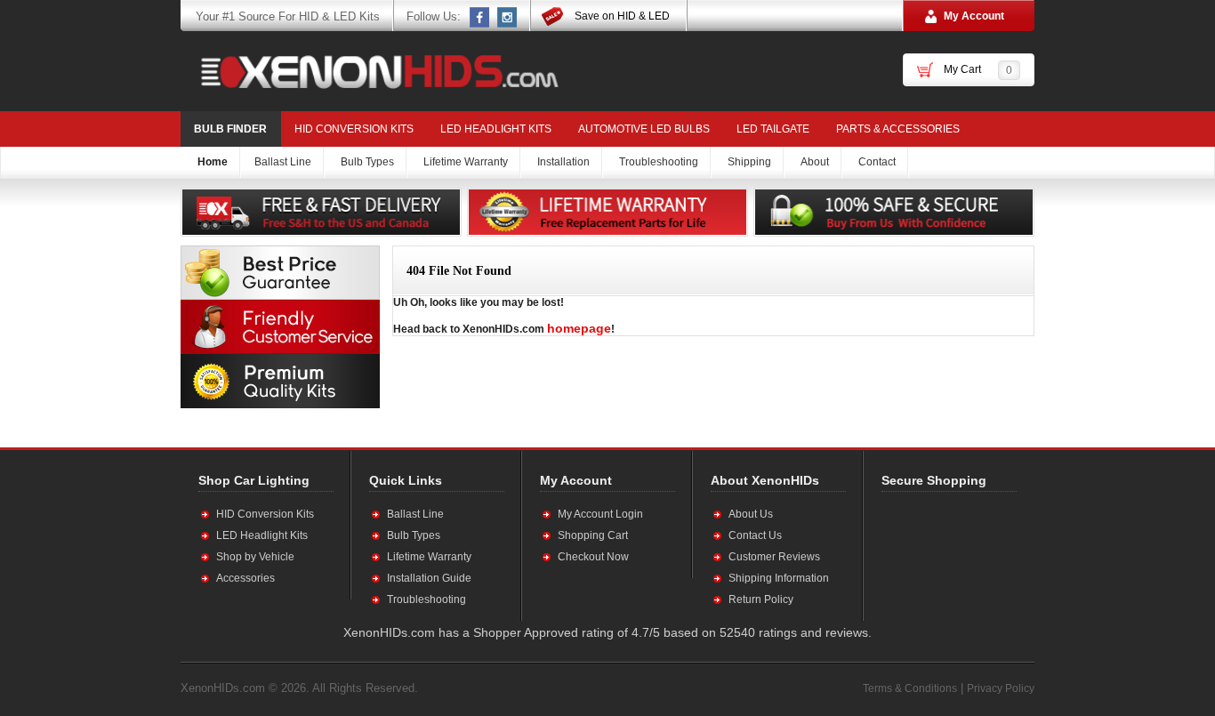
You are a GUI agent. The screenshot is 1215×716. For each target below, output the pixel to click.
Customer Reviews (774, 557)
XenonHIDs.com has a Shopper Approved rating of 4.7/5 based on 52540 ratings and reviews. (607, 632)
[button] (939, 556)
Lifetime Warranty (429, 557)
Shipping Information (778, 578)
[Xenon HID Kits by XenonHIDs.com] (371, 71)
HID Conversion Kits (354, 129)
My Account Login (600, 514)
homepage (579, 328)
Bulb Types (413, 535)
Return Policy (760, 599)
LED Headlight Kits (495, 129)
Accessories (245, 578)
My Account (974, 16)
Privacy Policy (1000, 688)
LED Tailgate (772, 129)
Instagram (507, 16)
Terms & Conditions (910, 688)
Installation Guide (429, 578)
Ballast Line (415, 514)
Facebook (480, 16)
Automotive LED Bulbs (644, 129)
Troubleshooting (426, 599)
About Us (750, 514)
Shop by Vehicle (255, 557)
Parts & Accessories (898, 129)
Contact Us (755, 535)
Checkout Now (593, 557)
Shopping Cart (593, 535)
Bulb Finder (230, 129)
